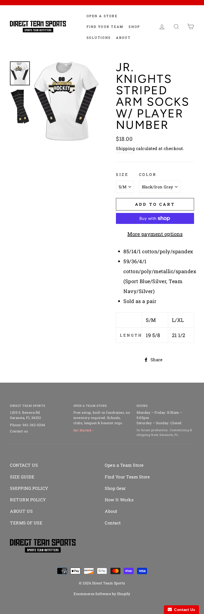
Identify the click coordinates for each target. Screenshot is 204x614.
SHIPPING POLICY (29, 488)
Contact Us (183, 610)
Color (148, 174)
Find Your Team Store (127, 477)
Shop (134, 26)
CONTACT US (24, 465)
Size (122, 174)
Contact (113, 523)
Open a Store (102, 16)
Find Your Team (105, 26)
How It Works (119, 500)
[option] (66, 101)
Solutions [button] (99, 37)
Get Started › (83, 430)
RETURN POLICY (28, 500)
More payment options (155, 234)
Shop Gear (115, 488)
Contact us (19, 431)
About (123, 37)
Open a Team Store (124, 465)
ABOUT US (21, 511)
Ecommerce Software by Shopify (102, 593)
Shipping (125, 148)
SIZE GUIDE (22, 477)
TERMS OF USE (26, 523)
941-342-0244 (34, 425)
